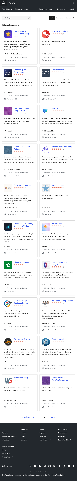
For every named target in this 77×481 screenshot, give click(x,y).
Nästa (53, 417)
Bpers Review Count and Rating (21, 32)
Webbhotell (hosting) (9, 436)
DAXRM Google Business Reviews (21, 302)
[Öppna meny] (74, 3)
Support (42, 433)
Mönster (24, 440)
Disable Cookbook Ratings (22, 148)
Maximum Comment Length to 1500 (22, 109)
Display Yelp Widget (60, 31)
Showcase (24, 429)
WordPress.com (9, 446)
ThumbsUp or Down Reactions (21, 71)
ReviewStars (57, 224)
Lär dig (42, 429)
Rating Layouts (58, 185)
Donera (62, 436)
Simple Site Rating (21, 262)
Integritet (5, 440)
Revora (55, 108)
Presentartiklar (64, 440)
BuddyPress (7, 457)
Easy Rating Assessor (23, 185)
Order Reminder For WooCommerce (60, 379)
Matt (5, 450)
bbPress (6, 454)
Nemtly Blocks (58, 70)
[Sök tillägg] (29, 18)
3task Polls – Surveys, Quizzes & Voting (23, 225)
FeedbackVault (58, 339)
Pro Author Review (22, 339)
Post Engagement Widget (59, 263)
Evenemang (62, 433)
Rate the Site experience (62, 301)
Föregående (26, 417)
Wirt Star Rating (21, 378)
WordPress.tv (45, 440)
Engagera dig (63, 429)
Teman (23, 433)
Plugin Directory (7, 9)
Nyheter (5, 433)
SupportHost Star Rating (62, 147)
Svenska (10, 466)
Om (3, 429)
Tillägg (23, 436)
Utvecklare (44, 436)
